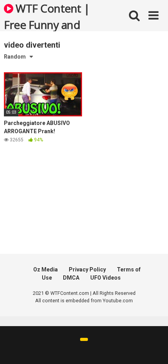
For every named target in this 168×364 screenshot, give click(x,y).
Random (15, 57)
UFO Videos (105, 278)
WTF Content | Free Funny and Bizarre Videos (47, 16)
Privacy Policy (87, 269)
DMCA (71, 278)
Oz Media (45, 269)
